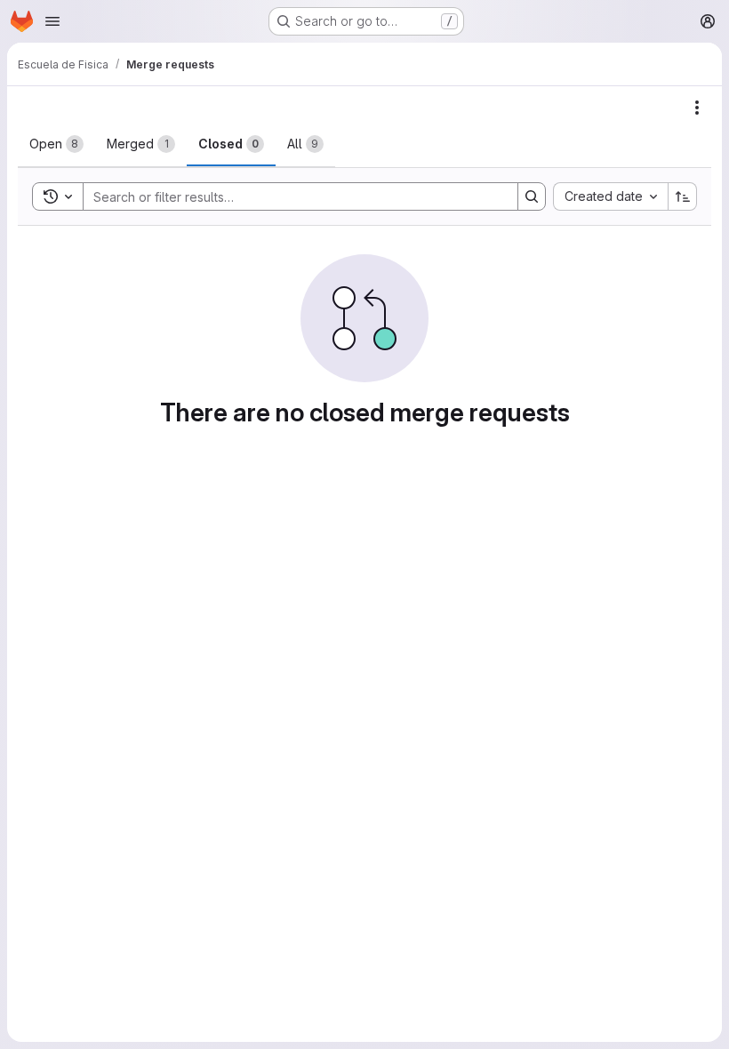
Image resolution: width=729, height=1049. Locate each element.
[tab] (56, 144)
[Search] (531, 196)
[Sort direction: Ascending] (683, 196)
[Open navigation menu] (52, 21)
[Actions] (697, 107)
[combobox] (610, 196)
